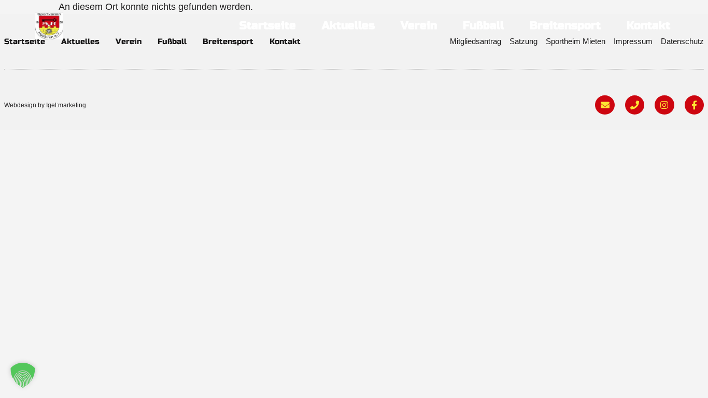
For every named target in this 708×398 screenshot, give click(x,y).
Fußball (483, 25)
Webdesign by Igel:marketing (45, 105)
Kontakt (648, 25)
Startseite (267, 25)
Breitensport (565, 25)
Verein (419, 25)
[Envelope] (604, 105)
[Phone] (634, 105)
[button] (23, 375)
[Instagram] (664, 105)
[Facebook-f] (694, 105)
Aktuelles (348, 25)
